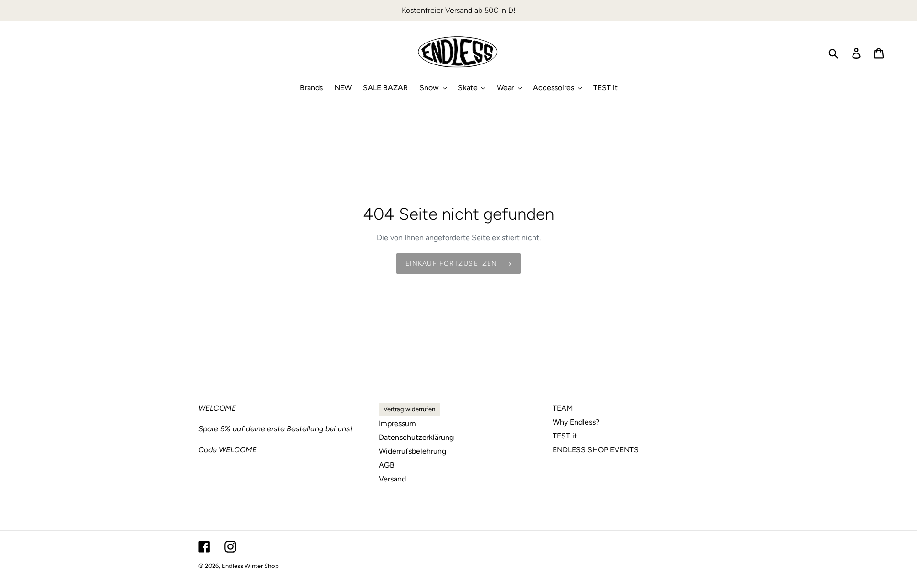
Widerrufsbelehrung (412, 451)
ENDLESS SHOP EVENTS (596, 449)
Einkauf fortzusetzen (451, 263)
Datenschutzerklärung (416, 437)
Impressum (397, 423)
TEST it (565, 435)
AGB (387, 465)
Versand (392, 478)
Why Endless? (576, 422)
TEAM (563, 408)
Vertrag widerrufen (409, 409)
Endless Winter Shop (250, 565)
